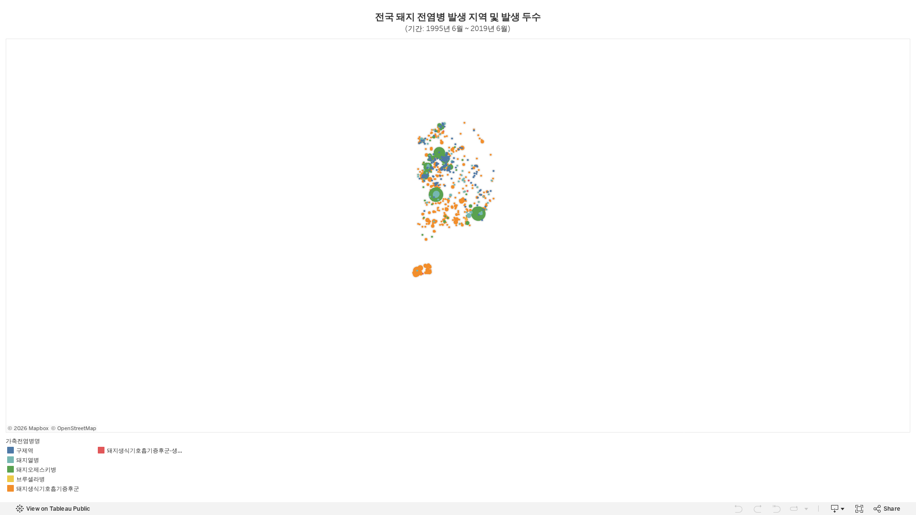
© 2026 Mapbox (28, 428)
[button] (906, 440)
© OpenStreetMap (73, 428)
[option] (51, 450)
